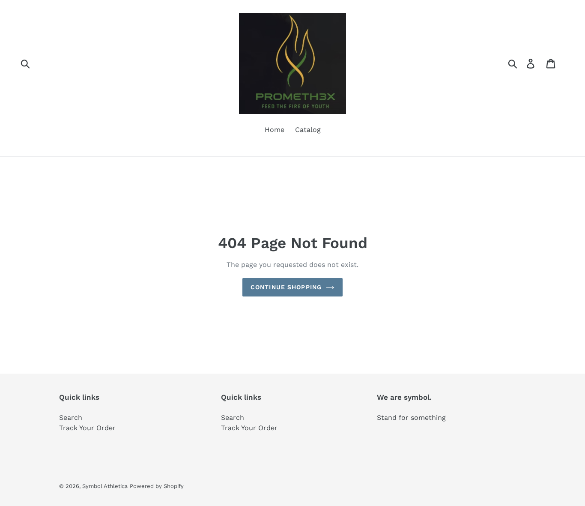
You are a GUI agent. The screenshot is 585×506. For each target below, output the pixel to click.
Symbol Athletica (105, 486)
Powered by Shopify (157, 486)
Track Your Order (87, 428)
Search (70, 417)
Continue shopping (286, 287)
